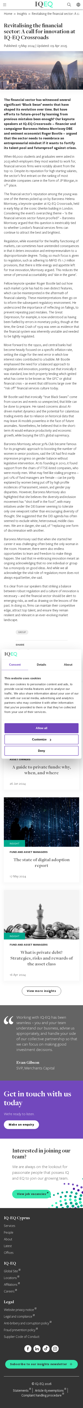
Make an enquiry (21, 1124)
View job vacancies (31, 1194)
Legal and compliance (18, 1317)
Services (9, 1226)
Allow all (41, 728)
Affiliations (10, 1285)
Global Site (11, 1271)
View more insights (41, 991)
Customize (39, 739)
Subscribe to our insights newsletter (38, 1364)
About (8, 1239)
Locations (10, 1278)
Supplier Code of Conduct (21, 1337)
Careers (9, 1291)
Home (8, 13)
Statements (21, 1390)
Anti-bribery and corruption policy (26, 1323)
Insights (22, 13)
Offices (9, 1253)
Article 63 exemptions (49, 1390)
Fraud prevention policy (19, 1330)
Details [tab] (41, 664)
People (8, 1233)
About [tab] (68, 664)
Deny (41, 750)
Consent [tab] (15, 664)
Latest (8, 1246)
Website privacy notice (19, 1310)
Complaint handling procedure (41, 1395)
